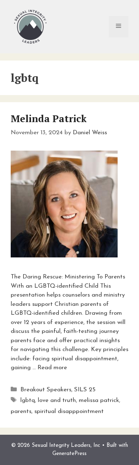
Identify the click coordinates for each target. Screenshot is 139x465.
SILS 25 (85, 390)
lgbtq (27, 400)
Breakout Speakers (45, 390)
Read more (52, 368)
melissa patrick (99, 400)
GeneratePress (69, 453)
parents (21, 411)
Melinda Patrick (49, 118)
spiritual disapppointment (69, 411)
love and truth (57, 400)
